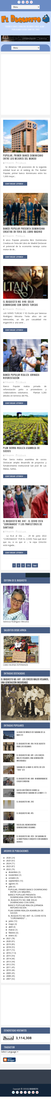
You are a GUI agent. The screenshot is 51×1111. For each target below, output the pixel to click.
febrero (12, 932)
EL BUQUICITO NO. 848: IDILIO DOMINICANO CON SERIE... (22, 901)
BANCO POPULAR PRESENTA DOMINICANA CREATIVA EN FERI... (25, 895)
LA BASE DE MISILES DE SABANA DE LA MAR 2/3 (31, 733)
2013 (8, 961)
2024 (8, 863)
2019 (8, 944)
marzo (12, 929)
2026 (8, 857)
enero (12, 935)
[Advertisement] (25, 91)
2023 (8, 866)
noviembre (14, 875)
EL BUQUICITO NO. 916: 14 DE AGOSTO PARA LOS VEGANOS (31, 745)
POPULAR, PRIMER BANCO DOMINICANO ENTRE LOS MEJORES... (27, 890)
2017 (8, 950)
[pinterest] (37, 1092)
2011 (8, 967)
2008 (8, 976)
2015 (8, 955)
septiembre (14, 880)
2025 (8, 860)
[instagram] (23, 2)
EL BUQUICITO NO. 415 (25, 813)
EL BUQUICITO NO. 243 (25, 801)
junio (11, 921)
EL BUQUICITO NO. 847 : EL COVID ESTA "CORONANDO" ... (27, 917)
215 (28, 565)
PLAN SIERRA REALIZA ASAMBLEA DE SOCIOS (21, 449)
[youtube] (27, 2)
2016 (8, 953)
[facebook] (19, 2)
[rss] (29, 1092)
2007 (8, 978)
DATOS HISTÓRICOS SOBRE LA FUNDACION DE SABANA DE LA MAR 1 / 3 (31, 791)
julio (11, 886)
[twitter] (13, 1092)
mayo (11, 924)
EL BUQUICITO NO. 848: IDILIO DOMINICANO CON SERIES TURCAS (20, 303)
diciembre (13, 872)
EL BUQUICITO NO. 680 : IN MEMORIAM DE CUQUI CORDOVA (32, 780)
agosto (12, 883)
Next (35, 565)
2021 (8, 938)
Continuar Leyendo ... (15, 184)
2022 (8, 869)
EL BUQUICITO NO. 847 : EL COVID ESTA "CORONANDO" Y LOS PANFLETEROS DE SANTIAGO (23, 524)
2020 (8, 941)
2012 (8, 964)
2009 (8, 973)
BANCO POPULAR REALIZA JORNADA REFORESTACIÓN (21, 376)
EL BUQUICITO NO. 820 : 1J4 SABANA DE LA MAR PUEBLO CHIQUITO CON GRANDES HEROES (32, 839)
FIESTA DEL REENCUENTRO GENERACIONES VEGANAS (26, 826)
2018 (8, 947)
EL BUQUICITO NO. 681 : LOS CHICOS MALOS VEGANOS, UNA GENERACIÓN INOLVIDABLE (25, 680)
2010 (8, 970)
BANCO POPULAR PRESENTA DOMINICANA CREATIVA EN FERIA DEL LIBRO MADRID (24, 230)
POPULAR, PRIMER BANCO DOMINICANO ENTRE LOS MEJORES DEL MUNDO (23, 157)
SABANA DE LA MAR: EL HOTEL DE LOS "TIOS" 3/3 (31, 768)
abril (11, 927)
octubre (12, 878)
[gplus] (21, 1092)
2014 (8, 958)
